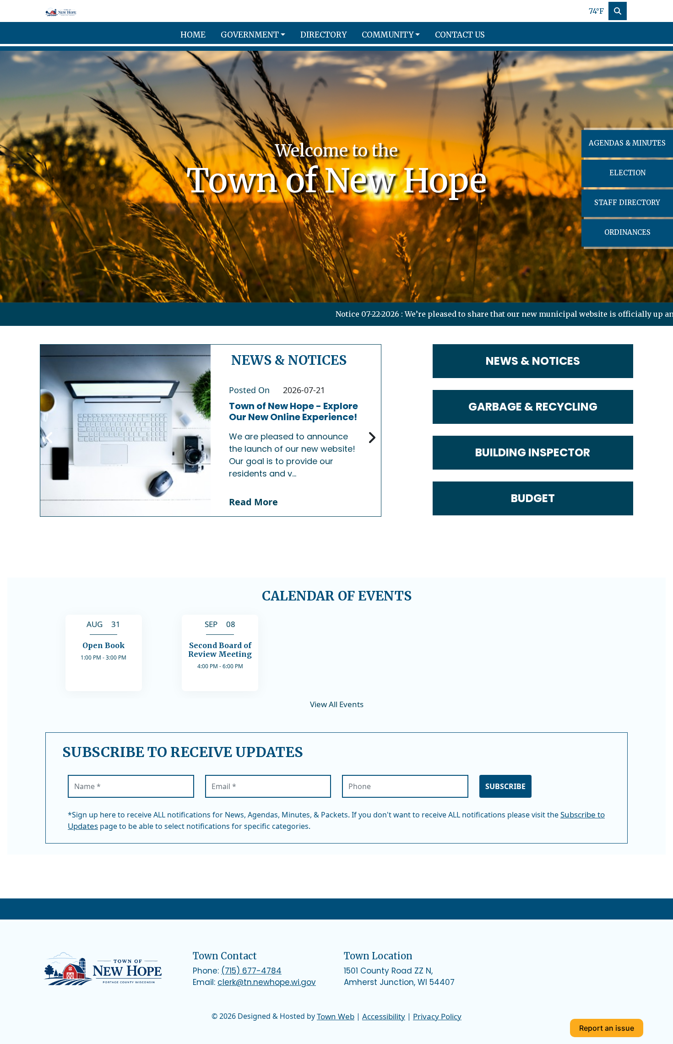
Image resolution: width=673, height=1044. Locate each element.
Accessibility (383, 1016)
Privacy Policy (437, 1016)
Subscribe (505, 786)
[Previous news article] (49, 438)
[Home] (61, 11)
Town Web (335, 1016)
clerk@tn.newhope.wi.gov (266, 982)
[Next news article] (371, 438)
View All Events (337, 704)
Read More (253, 502)
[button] (257, 35)
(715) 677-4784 (251, 970)
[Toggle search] (617, 11)
